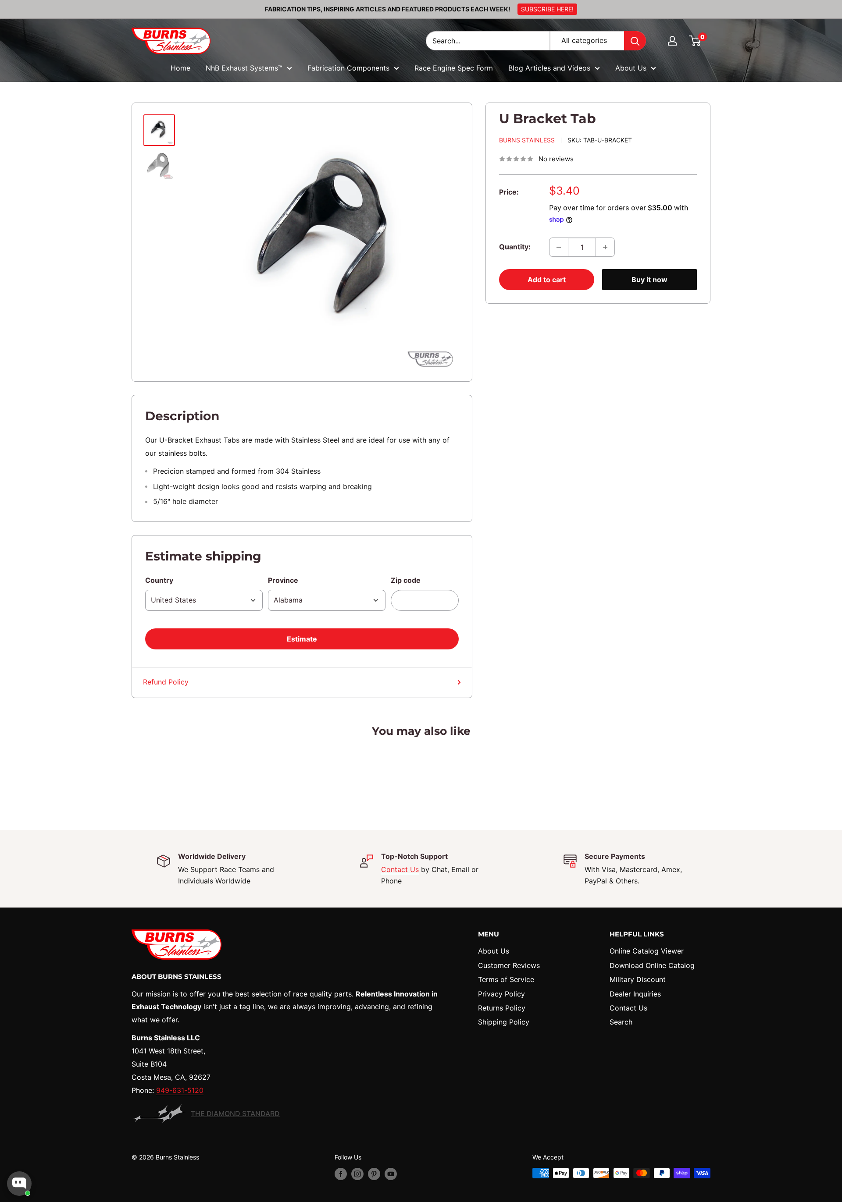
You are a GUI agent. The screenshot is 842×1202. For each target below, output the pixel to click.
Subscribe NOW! (421, 643)
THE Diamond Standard (235, 1113)
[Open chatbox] (19, 1183)
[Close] (542, 534)
